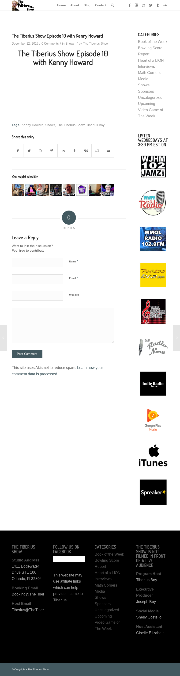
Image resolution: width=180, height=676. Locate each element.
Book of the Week (152, 42)
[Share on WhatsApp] (40, 150)
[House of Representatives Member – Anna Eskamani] (43, 190)
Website (74, 294)
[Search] (112, 5)
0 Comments (50, 43)
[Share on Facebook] (17, 150)
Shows (70, 43)
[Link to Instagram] (143, 5)
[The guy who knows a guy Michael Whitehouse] (107, 190)
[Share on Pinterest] (51, 150)
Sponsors (146, 91)
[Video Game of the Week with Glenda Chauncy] (31, 190)
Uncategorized (150, 98)
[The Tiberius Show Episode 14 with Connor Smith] (95, 190)
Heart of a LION (151, 60)
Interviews (146, 67)
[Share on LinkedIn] (63, 150)
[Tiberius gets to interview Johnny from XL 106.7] (82, 190)
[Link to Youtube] (136, 5)
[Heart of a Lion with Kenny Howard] (3, 338)
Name (73, 261)
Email (73, 278)
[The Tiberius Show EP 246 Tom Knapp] (18, 190)
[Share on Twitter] (28, 150)
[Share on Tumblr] (74, 150)
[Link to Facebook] (129, 5)
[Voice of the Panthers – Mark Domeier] (56, 190)
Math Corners (149, 73)
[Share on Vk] (85, 150)
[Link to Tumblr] (157, 5)
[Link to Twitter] (150, 5)
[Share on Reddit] (97, 150)
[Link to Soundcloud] (164, 5)
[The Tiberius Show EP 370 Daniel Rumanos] (69, 190)
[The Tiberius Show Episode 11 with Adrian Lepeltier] (176, 338)
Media (143, 79)
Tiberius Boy (95, 125)
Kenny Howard (32, 125)
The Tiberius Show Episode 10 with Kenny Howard (57, 35)
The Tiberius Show (95, 43)
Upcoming (146, 104)
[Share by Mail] (108, 150)
